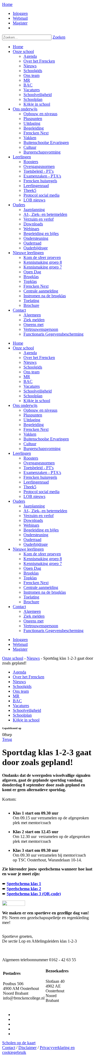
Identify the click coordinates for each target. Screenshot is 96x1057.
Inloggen (20, 13)
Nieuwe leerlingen (28, 549)
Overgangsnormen (39, 463)
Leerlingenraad (36, 482)
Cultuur (29, 443)
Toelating (31, 597)
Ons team (31, 372)
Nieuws (30, 362)
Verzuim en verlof (38, 515)
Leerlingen (22, 453)
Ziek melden (34, 616)
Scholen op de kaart (18, 1043)
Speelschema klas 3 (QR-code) (34, 893)
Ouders (19, 501)
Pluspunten (32, 415)
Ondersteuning (35, 534)
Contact (19, 606)
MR (26, 376)
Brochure (31, 602)
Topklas (30, 578)
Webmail (20, 18)
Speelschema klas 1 (24, 883)
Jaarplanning (34, 506)
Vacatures (31, 386)
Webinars (31, 525)
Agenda (30, 352)
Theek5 (29, 487)
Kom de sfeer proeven (42, 554)
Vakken (29, 434)
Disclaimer (27, 1047)
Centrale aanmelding (40, 587)
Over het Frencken (39, 357)
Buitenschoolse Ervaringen (46, 439)
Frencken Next (36, 429)
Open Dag (32, 568)
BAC (28, 381)
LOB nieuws (34, 496)
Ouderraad (32, 539)
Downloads (33, 520)
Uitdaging (31, 420)
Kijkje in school (36, 400)
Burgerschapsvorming (42, 448)
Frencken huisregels (40, 477)
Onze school (23, 348)
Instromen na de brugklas (44, 592)
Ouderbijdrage (35, 544)
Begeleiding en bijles (41, 530)
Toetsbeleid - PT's (38, 467)
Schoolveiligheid (37, 391)
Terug (7, 739)
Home (7, 4)
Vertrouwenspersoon (40, 626)
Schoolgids (32, 367)
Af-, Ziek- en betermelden (45, 511)
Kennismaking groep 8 (42, 558)
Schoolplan (32, 396)
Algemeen (32, 611)
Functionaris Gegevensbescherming (53, 630)
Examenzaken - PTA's (42, 472)
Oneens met (33, 621)
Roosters (30, 458)
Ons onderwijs (25, 405)
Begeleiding (33, 424)
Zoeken (59, 37)
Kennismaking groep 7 (42, 563)
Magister (20, 23)
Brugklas (31, 573)
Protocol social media (41, 491)
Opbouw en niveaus (40, 410)
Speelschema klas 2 (24, 888)
